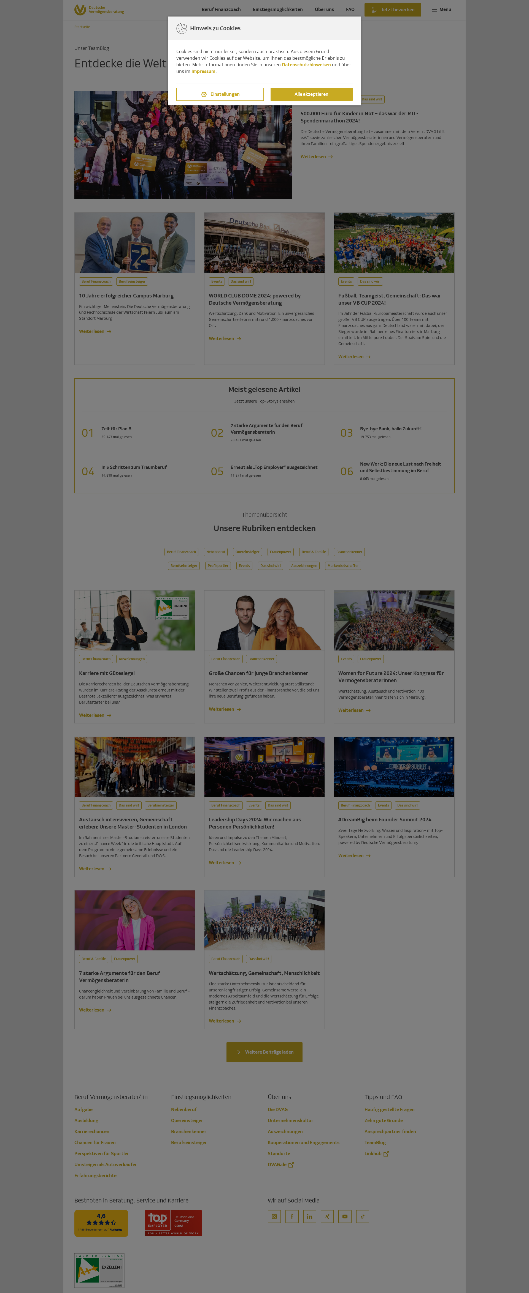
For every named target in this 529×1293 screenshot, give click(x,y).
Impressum (203, 71)
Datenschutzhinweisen (306, 65)
